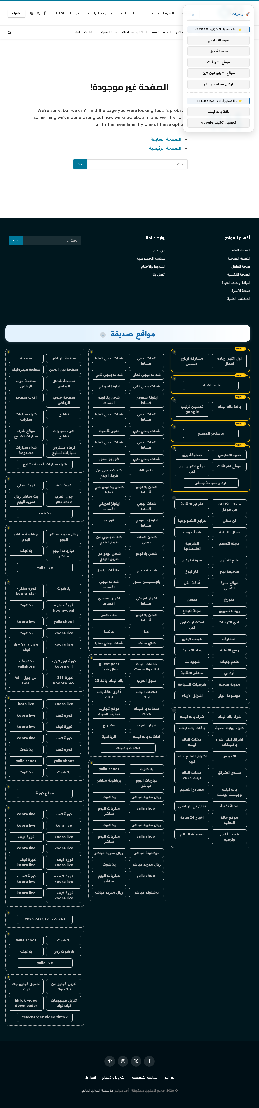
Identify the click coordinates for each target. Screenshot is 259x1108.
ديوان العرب (146, 725)
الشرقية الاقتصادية (192, 546)
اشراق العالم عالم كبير (192, 759)
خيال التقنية (229, 532)
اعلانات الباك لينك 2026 (192, 775)
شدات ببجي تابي (109, 374)
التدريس (229, 756)
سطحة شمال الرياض (63, 383)
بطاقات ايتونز (109, 570)
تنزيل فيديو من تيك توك (63, 986)
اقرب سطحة (26, 397)
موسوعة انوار (229, 695)
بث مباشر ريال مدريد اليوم (26, 499)
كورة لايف (64, 715)
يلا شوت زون (63, 951)
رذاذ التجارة (192, 650)
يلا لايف (45, 513)
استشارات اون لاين (192, 625)
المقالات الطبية (62, 13)
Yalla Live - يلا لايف (26, 647)
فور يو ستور (109, 459)
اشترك (16, 13)
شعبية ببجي (146, 570)
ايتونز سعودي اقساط (146, 400)
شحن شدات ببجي (147, 539)
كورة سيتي (26, 485)
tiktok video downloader (26, 1003)
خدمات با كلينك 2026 (147, 711)
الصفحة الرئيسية (165, 148)
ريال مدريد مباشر (146, 797)
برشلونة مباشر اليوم (26, 537)
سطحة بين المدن (63, 369)
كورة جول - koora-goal (63, 608)
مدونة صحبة (229, 684)
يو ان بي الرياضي (192, 806)
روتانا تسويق (229, 611)
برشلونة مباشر (109, 780)
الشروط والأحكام (153, 266)
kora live (26, 704)
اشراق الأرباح (192, 695)
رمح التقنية (229, 650)
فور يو (109, 520)
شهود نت (192, 661)
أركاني (229, 673)
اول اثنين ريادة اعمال (229, 361)
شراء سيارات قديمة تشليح (45, 464)
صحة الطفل (146, 13)
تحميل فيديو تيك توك (26, 986)
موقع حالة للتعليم (229, 820)
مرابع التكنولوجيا (192, 520)
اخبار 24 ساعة (192, 817)
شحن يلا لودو (146, 553)
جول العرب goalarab (64, 499)
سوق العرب (146, 680)
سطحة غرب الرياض (26, 383)
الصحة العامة (240, 250)
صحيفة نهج (229, 571)
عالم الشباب (210, 385)
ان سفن (229, 520)
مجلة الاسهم (229, 543)
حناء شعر (109, 615)
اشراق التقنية (192, 504)
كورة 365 (63, 485)
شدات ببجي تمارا (109, 358)
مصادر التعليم (192, 789)
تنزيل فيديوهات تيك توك (64, 1003)
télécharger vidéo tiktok (45, 1017)
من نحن (159, 250)
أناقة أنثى (192, 583)
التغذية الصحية (165, 13)
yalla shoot (109, 769)
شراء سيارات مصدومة (26, 450)
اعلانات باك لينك (146, 736)
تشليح (63, 414)
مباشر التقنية (192, 673)
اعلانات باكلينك (128, 748)
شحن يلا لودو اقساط (109, 400)
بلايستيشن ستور (146, 581)
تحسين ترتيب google (192, 409)
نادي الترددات (229, 622)
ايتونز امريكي (109, 386)
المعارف (229, 639)
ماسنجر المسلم (211, 433)
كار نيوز (192, 571)
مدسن (192, 599)
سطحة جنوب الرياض (64, 400)
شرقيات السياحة (192, 684)
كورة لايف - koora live (63, 862)
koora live (26, 621)
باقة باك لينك (229, 406)
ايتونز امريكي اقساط (109, 506)
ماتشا (109, 631)
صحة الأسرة (82, 13)
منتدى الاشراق (229, 772)
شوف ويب (192, 532)
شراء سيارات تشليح (63, 433)
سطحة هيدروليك (26, 369)
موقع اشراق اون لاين (192, 469)
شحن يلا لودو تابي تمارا (109, 489)
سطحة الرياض (63, 358)
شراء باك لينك (229, 716)
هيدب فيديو (192, 639)
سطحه (26, 358)
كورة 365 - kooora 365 (63, 680)
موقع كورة (45, 793)
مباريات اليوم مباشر (147, 783)
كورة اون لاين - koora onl (63, 664)
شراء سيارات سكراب (26, 417)
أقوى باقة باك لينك (109, 694)
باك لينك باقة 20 (109, 680)
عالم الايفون (229, 560)
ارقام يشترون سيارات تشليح (64, 450)
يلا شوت (146, 769)
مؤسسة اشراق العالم (97, 1090)
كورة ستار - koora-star (26, 591)
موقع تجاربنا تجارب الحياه (109, 711)
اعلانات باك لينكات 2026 (45, 919)
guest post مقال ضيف (109, 666)
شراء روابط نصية (229, 728)
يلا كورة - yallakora (26, 664)
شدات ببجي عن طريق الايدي (109, 473)
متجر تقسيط (109, 431)
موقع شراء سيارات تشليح (26, 433)
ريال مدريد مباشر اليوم (63, 537)
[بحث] (10, 32)
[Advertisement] (129, 59)
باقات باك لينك (192, 728)
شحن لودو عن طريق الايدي (109, 556)
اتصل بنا (159, 274)
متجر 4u (146, 470)
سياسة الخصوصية (151, 258)
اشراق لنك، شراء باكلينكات (229, 742)
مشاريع (109, 725)
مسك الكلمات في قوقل (229, 507)
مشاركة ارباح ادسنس (192, 361)
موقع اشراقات (229, 466)
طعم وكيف (229, 661)
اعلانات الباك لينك (192, 742)
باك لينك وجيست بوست (229, 792)
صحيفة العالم (192, 834)
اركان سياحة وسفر (210, 483)
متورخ (229, 599)
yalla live (45, 567)
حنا (146, 631)
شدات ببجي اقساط (146, 361)
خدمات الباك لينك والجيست (146, 666)
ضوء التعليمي (229, 454)
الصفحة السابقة (165, 139)
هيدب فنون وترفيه (229, 837)
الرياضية (109, 736)
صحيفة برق (192, 454)
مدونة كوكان (192, 560)
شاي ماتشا (146, 643)
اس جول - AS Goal (26, 680)
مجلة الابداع (191, 611)
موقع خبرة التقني (229, 585)
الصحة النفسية (126, 13)
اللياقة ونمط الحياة (103, 13)
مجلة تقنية (229, 806)
